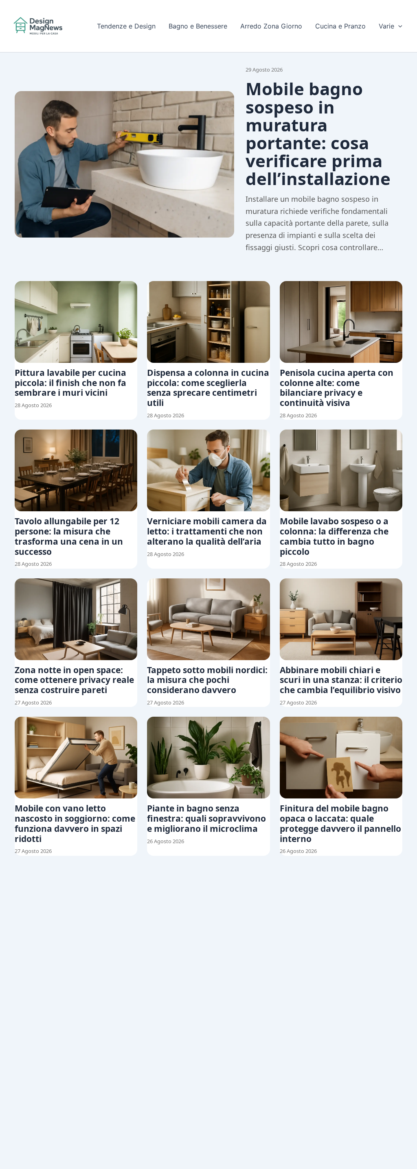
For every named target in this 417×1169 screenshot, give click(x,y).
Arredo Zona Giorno (271, 26)
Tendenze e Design (126, 26)
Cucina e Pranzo (340, 26)
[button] (398, 26)
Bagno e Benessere (198, 26)
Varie (386, 26)
